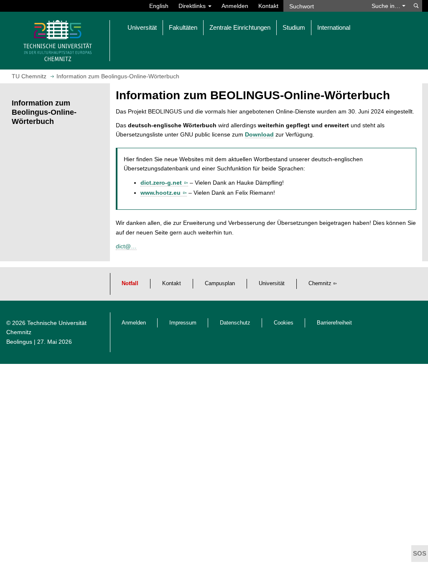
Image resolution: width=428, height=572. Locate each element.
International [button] (333, 27)
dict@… (126, 246)
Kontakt (268, 6)
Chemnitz (319, 283)
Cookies (283, 323)
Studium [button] (294, 27)
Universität (272, 283)
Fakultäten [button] (183, 27)
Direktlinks (192, 6)
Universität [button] (142, 27)
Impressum (182, 323)
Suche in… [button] (387, 6)
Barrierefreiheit (334, 323)
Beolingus (19, 341)
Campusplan (220, 283)
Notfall (130, 283)
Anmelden (235, 6)
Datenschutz (235, 323)
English (158, 6)
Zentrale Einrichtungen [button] (239, 27)
